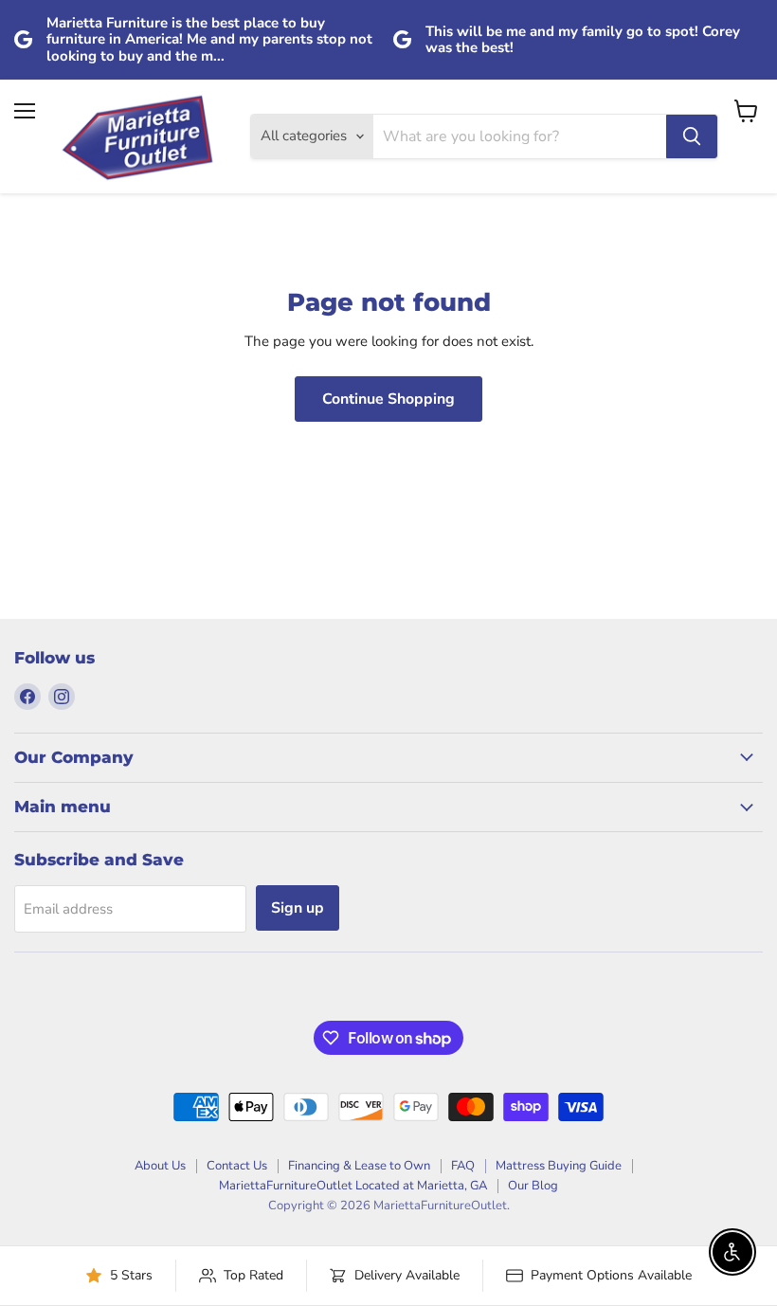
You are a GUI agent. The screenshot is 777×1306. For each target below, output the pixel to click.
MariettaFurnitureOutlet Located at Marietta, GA (353, 1185)
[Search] (691, 136)
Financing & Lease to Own (359, 1165)
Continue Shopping (388, 399)
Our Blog (533, 1185)
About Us (160, 1165)
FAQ (463, 1165)
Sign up (297, 908)
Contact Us (237, 1165)
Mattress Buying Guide (559, 1165)
